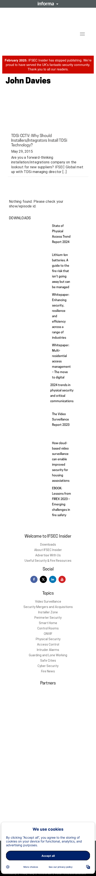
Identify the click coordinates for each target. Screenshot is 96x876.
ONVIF (48, 633)
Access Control (48, 644)
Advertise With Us (48, 555)
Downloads (48, 544)
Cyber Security (48, 666)
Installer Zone (48, 612)
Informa (48, 3)
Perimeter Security (48, 617)
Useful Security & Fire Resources (48, 560)
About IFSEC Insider (48, 550)
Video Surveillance (48, 601)
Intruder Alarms (48, 650)
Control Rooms (48, 628)
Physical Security (48, 639)
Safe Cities (48, 660)
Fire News (48, 671)
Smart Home (48, 623)
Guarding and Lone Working (48, 655)
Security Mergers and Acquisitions (48, 607)
